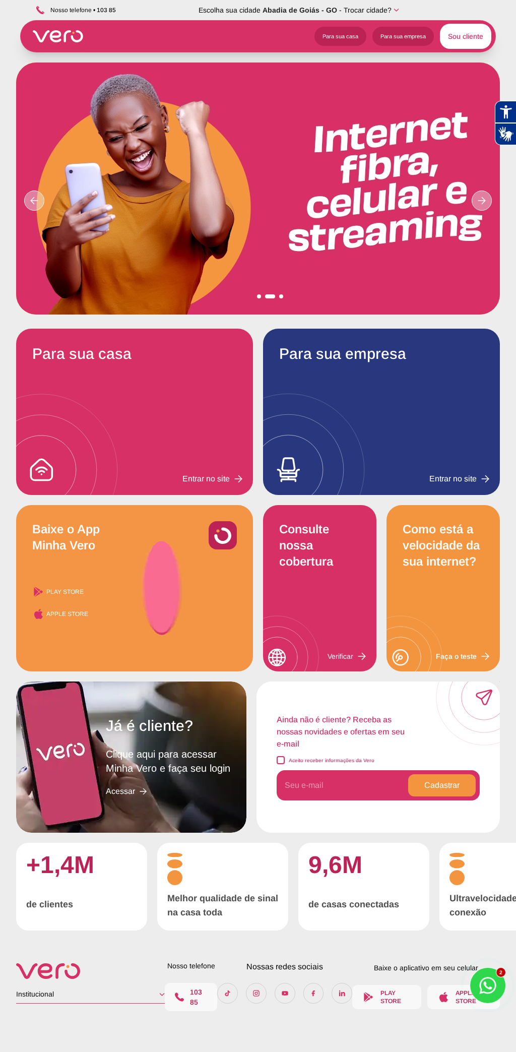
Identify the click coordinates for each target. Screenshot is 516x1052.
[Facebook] (313, 993)
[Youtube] (285, 993)
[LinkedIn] (342, 993)
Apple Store (67, 613)
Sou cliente (465, 36)
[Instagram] (256, 993)
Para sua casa (340, 36)
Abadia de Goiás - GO (300, 10)
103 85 (196, 997)
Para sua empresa (403, 36)
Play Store (65, 591)
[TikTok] (227, 993)
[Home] (90, 971)
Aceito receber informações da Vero (331, 760)
